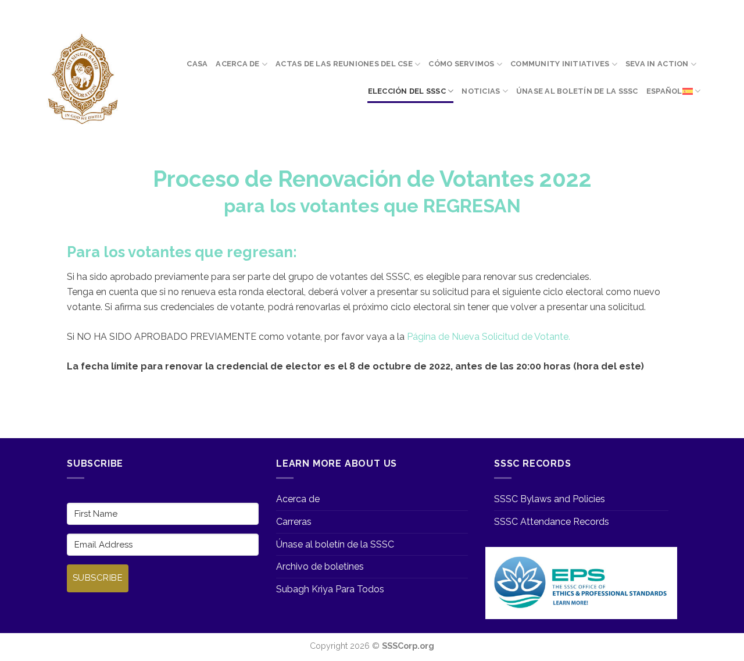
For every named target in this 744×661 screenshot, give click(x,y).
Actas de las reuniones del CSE (344, 63)
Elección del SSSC (407, 91)
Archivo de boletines (320, 566)
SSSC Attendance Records (551, 521)
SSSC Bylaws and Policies (549, 498)
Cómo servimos (461, 63)
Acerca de (237, 63)
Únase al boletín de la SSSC (577, 91)
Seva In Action (657, 63)
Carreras (294, 521)
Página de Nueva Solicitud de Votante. (488, 336)
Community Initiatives (559, 63)
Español (664, 91)
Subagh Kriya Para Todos (330, 589)
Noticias (481, 91)
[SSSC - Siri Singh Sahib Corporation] (82, 79)
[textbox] (372, 191)
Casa (197, 63)
